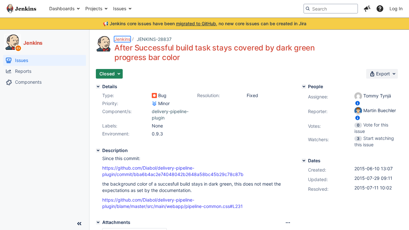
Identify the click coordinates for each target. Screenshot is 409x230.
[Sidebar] (79, 223)
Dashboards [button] (61, 8)
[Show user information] (357, 103)
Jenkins (122, 39)
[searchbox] (331, 8)
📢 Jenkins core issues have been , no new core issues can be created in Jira (204, 23)
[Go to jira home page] (21, 8)
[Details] (98, 86)
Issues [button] (119, 8)
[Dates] (304, 160)
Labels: (109, 125)
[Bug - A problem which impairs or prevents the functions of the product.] (154, 95)
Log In (396, 8)
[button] (367, 9)
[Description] (98, 150)
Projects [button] (93, 8)
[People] (304, 86)
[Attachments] (98, 222)
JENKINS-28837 (154, 39)
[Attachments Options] (288, 222)
